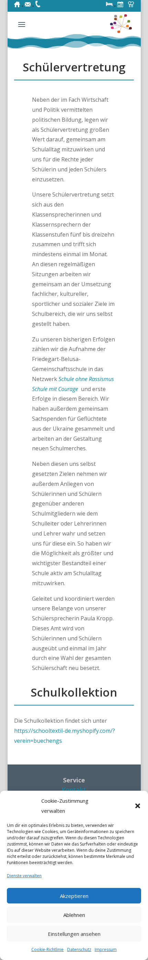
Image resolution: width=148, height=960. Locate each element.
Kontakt (74, 790)
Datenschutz (79, 949)
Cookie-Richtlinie (47, 949)
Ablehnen (74, 914)
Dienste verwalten (24, 876)
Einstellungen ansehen (74, 933)
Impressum (106, 949)
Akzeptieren (74, 895)
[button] (137, 805)
